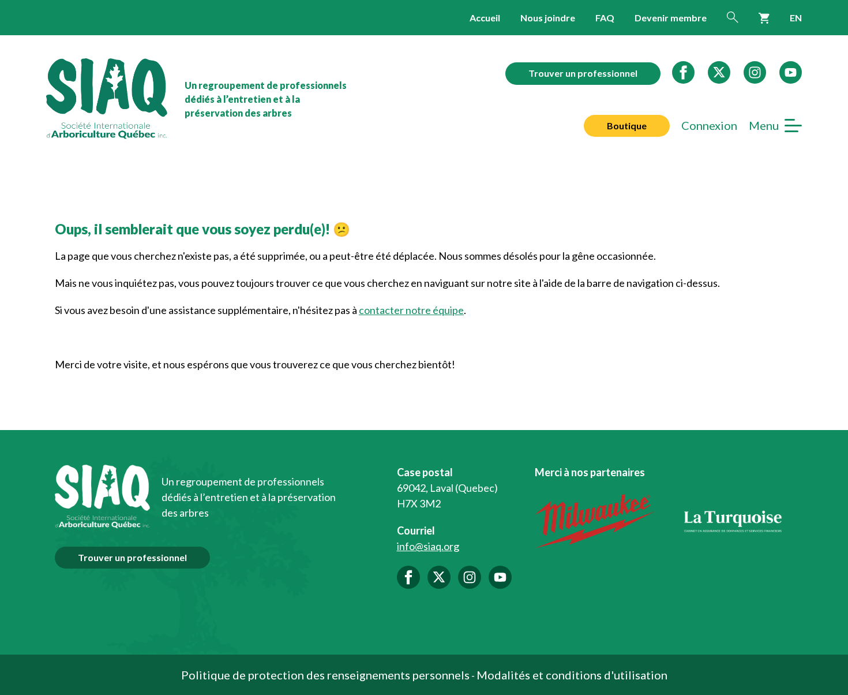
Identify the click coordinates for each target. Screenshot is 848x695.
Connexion (709, 125)
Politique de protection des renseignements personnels (325, 675)
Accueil (485, 17)
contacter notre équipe (411, 310)
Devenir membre (671, 17)
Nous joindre (547, 17)
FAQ (604, 17)
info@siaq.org (428, 546)
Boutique (627, 125)
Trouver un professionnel (582, 73)
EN (796, 17)
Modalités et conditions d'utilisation (571, 675)
